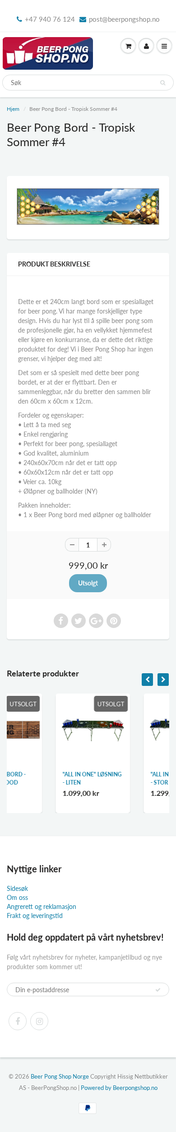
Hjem (13, 108)
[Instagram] (39, 1021)
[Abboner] (158, 990)
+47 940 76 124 (50, 19)
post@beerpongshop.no (124, 19)
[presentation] (147, 679)
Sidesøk (17, 888)
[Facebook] (18, 1021)
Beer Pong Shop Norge (60, 1076)
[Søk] (163, 83)
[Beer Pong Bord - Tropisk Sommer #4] (88, 206)
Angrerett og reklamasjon (41, 906)
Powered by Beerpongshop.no (119, 1087)
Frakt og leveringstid (35, 915)
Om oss (17, 897)
